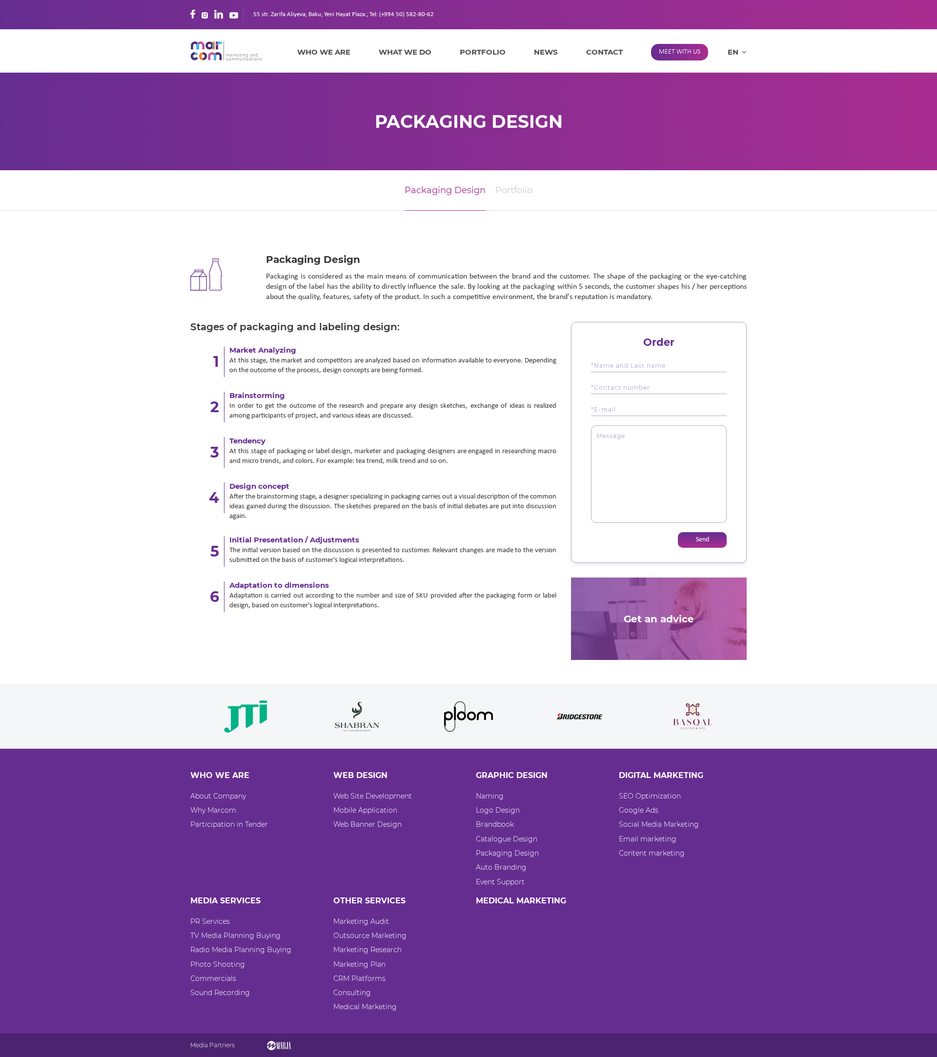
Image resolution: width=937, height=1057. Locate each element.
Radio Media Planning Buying (240, 949)
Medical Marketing (365, 1006)
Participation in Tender (229, 824)
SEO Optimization (650, 796)
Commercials (213, 978)
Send (702, 539)
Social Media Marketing (659, 824)
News (546, 52)
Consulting (352, 992)
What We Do (405, 52)
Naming (490, 796)
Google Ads (638, 810)
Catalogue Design (506, 839)
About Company (218, 796)
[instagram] (205, 14)
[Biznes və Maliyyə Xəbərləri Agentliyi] (278, 1045)
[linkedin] (218, 14)
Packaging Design (445, 190)
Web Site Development (372, 796)
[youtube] (233, 14)
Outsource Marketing (370, 935)
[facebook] (192, 14)
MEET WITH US (679, 52)
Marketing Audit (361, 921)
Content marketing (652, 853)
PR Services (210, 921)
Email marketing (647, 839)
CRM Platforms (359, 978)
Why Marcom (213, 810)
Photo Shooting (217, 964)
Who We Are (323, 52)
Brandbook (495, 824)
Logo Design (498, 810)
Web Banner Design (367, 824)
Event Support (500, 882)
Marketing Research (367, 949)
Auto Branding (501, 867)
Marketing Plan (359, 964)
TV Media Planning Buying (235, 935)
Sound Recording (220, 992)
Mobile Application (365, 810)
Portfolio (483, 52)
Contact (604, 52)
